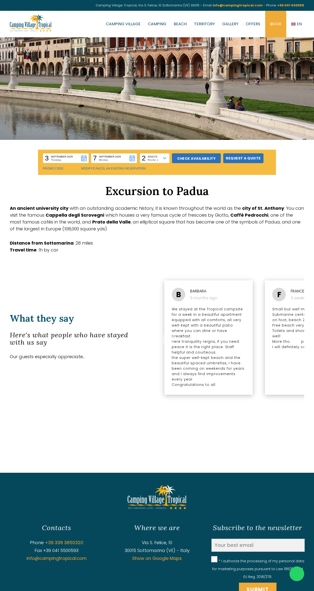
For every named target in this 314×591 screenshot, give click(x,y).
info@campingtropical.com (237, 5)
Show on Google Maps (157, 558)
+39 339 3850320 (64, 542)
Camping (157, 24)
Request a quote (243, 158)
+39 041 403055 (290, 5)
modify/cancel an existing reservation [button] (113, 168)
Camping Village (123, 24)
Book (275, 24)
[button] (66, 158)
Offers (253, 24)
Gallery (230, 24)
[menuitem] (296, 24)
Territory (204, 24)
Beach (180, 24)
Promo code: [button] (53, 168)
